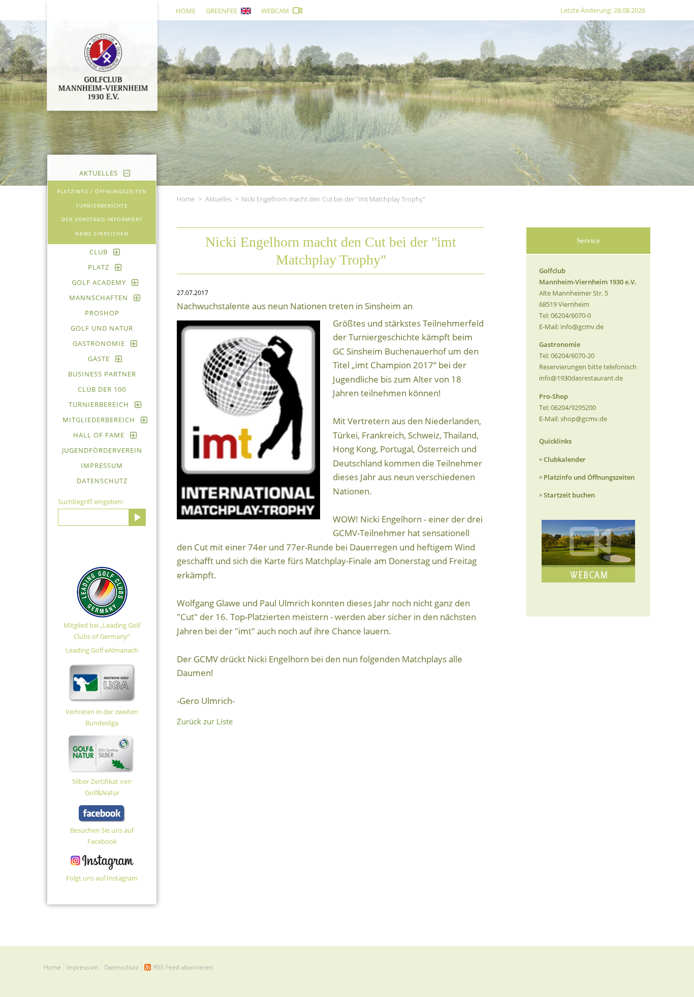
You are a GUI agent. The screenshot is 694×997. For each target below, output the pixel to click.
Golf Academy (99, 282)
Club (98, 251)
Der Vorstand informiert (102, 219)
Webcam (275, 10)
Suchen (137, 517)
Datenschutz (102, 480)
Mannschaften (98, 297)
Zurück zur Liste (205, 721)
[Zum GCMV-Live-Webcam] (588, 551)
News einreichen (102, 233)
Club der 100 (102, 389)
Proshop (102, 312)
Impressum (102, 465)
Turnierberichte (102, 205)
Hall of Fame (98, 434)
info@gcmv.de (582, 326)
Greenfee (221, 10)
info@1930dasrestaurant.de (581, 378)
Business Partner (102, 373)
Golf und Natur (102, 328)
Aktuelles (98, 173)
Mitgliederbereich (98, 419)
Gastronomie (99, 343)
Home (186, 10)
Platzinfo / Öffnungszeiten (102, 191)
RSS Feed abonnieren (183, 967)
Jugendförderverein (102, 450)
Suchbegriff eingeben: (90, 501)
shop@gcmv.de (583, 418)
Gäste (99, 358)
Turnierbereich (99, 404)
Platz (98, 267)
